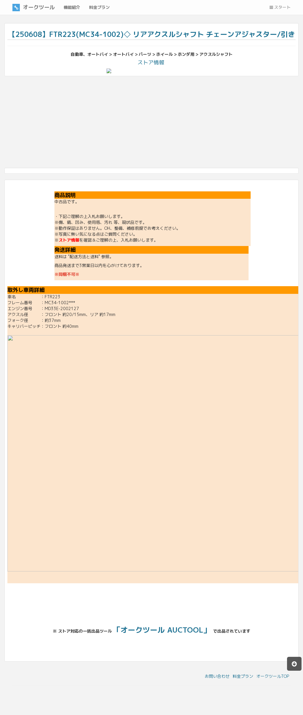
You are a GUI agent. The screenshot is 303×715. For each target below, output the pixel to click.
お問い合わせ (217, 676)
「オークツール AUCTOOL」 (162, 630)
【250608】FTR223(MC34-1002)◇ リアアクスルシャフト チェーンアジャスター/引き (151, 34)
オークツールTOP (272, 676)
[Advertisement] (151, 123)
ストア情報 (151, 62)
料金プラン (243, 676)
